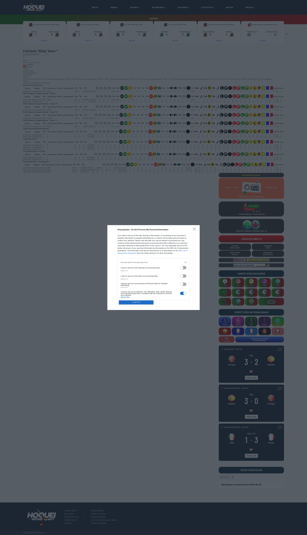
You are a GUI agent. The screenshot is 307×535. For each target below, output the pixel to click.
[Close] (195, 230)
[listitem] (153, 262)
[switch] (183, 267)
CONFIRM (136, 302)
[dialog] (153, 267)
